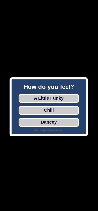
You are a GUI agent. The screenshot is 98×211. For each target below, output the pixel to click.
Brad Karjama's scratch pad (48, 130)
